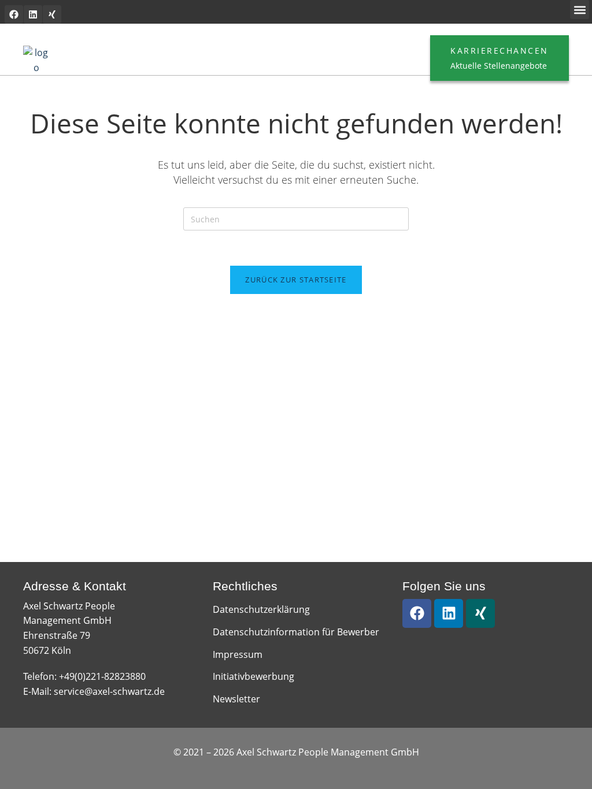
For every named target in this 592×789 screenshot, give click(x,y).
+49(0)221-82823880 (102, 676)
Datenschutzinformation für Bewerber (296, 632)
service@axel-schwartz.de (109, 691)
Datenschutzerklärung (261, 609)
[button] (579, 9)
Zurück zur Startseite (295, 279)
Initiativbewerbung (253, 676)
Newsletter (236, 699)
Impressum (237, 654)
